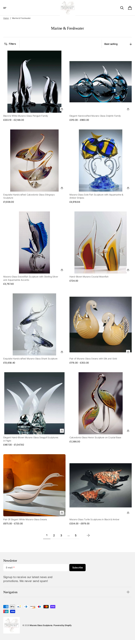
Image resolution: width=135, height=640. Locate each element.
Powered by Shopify (63, 625)
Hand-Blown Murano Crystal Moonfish (88, 276)
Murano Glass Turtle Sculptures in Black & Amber (94, 519)
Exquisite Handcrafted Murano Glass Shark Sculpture (30, 358)
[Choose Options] (62, 109)
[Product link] (34, 86)
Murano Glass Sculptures (41, 625)
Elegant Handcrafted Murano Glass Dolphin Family (95, 115)
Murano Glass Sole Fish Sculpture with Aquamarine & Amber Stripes (96, 196)
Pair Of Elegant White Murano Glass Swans (25, 519)
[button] (4, 7)
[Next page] (88, 535)
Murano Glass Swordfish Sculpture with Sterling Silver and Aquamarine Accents (30, 278)
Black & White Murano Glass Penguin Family (25, 115)
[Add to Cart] (62, 188)
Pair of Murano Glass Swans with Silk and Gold (93, 358)
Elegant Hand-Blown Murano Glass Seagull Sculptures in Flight (30, 439)
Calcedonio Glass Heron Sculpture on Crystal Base (95, 437)
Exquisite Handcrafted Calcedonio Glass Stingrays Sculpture (29, 196)
